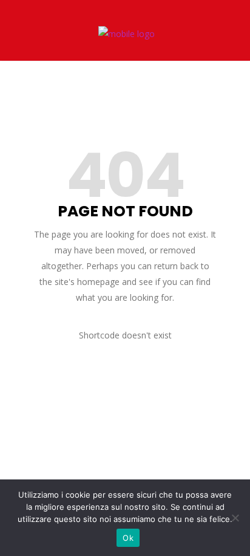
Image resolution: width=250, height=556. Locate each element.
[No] (235, 518)
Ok (128, 538)
